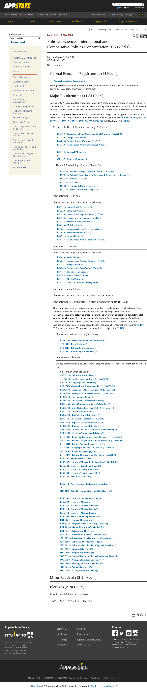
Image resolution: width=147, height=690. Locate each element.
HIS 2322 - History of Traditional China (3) (80, 465)
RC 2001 (128, 121)
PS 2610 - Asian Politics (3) (69, 257)
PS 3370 (142, 117)
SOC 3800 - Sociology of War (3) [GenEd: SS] (81, 563)
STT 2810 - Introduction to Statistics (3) (78, 347)
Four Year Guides (21, 66)
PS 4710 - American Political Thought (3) (79, 189)
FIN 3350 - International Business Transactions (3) (83, 418)
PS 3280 (124, 117)
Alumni (53, 14)
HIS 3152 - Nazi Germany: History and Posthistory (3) (85, 483)
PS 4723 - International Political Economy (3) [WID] (81, 239)
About (11, 21)
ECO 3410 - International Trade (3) (76, 397)
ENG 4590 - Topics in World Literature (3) (80, 415)
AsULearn (101, 14)
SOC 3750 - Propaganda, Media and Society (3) (82, 559)
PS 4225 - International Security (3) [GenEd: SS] (79, 228)
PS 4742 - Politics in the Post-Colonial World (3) (79, 268)
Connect (117, 627)
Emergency (62, 644)
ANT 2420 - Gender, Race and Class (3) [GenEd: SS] (84, 379)
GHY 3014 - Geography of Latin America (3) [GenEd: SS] (87, 447)
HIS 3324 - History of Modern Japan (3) (79, 509)
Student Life (19, 86)
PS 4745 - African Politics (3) (70, 278)
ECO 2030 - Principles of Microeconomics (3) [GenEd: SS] (87, 389)
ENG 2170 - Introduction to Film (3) (77, 411)
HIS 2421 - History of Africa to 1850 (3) (79, 469)
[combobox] (118, 29)
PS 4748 (99, 121)
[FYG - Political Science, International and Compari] (133, 36)
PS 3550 (54, 121)
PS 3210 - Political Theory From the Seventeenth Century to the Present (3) (95, 175)
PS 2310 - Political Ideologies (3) (75, 178)
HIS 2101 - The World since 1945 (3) (77, 458)
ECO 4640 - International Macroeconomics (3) (82, 400)
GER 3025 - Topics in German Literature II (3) (82, 425)
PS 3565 (62, 121)
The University (20, 77)
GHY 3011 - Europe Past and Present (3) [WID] (82, 444)
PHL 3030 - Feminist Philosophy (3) (76, 519)
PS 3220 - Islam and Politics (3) (71, 210)
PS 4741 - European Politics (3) (71, 264)
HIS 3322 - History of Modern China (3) (79, 505)
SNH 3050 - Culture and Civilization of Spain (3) (82, 541)
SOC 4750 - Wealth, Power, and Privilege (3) (80, 570)
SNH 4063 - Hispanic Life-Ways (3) (76, 548)
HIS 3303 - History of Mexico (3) (75, 501)
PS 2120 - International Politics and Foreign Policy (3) (82, 144)
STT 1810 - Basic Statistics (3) (74, 344)
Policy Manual (84, 644)
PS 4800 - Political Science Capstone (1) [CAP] (78, 141)
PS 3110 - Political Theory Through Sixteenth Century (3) (87, 171)
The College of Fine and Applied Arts (24, 148)
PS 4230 (79, 121)
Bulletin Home (20, 51)
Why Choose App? (127, 21)
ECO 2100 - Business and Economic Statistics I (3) (83, 340)
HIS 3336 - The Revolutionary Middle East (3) (81, 516)
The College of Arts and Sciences (24, 127)
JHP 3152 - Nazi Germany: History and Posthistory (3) (86, 491)
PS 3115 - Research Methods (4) (72, 152)
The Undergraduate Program (22, 112)
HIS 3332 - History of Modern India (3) (78, 512)
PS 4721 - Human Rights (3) (70, 236)
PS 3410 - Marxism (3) (70, 182)
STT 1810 (140, 324)
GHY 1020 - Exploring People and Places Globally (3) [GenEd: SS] (91, 436)
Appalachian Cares (17, 627)
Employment (130, 14)
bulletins (36, 686)
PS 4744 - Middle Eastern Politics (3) (74, 275)
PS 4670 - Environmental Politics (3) (74, 232)
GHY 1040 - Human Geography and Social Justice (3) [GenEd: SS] (91, 440)
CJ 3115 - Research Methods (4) (72, 159)
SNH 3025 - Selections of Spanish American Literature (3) (87, 538)
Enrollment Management (19, 100)
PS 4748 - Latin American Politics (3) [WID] (77, 282)
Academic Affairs (21, 81)
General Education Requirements (70, 80)
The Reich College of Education (23, 141)
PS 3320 (133, 117)
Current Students (10, 14)
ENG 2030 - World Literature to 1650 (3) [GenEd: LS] (85, 404)
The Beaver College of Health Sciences (23, 154)
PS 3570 (71, 121)
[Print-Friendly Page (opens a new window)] (141, 36)
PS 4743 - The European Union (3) (73, 271)
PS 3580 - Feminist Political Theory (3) (78, 185)
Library (120, 14)
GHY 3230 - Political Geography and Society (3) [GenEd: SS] (88, 454)
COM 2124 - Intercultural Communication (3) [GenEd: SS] (87, 386)
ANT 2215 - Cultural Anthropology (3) (78, 375)
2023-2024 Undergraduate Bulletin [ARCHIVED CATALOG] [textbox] (114, 29)
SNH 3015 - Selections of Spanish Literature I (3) (83, 534)
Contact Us (62, 629)
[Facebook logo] (115, 633)
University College (22, 122)
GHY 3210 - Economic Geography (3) (78, 451)
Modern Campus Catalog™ (104, 686)
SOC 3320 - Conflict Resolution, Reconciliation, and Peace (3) (89, 556)
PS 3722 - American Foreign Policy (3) (75, 221)
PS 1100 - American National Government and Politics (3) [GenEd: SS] (90, 133)
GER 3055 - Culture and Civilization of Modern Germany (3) (89, 429)
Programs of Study (22, 62)
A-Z (93, 14)
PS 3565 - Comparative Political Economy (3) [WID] (81, 260)
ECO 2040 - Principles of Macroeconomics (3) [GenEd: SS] (87, 393)
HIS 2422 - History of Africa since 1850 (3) (80, 472)
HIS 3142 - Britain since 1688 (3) (75, 476)
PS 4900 (120, 328)
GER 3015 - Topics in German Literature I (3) (82, 422)
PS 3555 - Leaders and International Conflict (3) (79, 218)
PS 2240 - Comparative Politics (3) (73, 137)
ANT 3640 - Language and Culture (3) (78, 382)
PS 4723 (88, 121)
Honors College (20, 117)
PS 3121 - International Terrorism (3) (74, 207)
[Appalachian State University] (51, 6)
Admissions (55, 21)
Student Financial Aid (23, 90)
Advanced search (139, 8)
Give (141, 14)
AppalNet (111, 14)
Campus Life (99, 21)
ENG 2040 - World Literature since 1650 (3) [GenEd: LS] (87, 407)
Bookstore (62, 634)
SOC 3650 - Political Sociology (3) (76, 567)
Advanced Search (17, 42)
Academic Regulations (24, 106)
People (128, 8)
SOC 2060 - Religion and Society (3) (77, 552)
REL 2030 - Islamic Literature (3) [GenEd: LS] (82, 527)
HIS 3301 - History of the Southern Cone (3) (80, 498)
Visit (33, 21)
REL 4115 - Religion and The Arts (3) (77, 530)
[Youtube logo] (128, 633)
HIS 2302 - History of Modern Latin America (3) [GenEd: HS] (89, 462)
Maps (65, 639)
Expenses (17, 95)
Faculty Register (21, 167)
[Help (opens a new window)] (145, 36)
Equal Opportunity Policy (89, 639)
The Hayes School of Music (23, 161)
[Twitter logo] (122, 633)
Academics (77, 21)
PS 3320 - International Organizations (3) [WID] (80, 214)
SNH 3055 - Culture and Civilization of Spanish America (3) (88, 545)
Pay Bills (81, 629)
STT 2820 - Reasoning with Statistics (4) (78, 351)
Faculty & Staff (42, 14)
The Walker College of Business (23, 134)
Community (62, 14)
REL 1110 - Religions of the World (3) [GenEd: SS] (84, 523)
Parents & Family (26, 14)
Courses (17, 71)
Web (120, 8)
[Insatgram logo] (135, 633)
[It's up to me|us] (19, 639)
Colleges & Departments (25, 58)
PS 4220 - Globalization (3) (69, 225)
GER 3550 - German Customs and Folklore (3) (82, 433)
